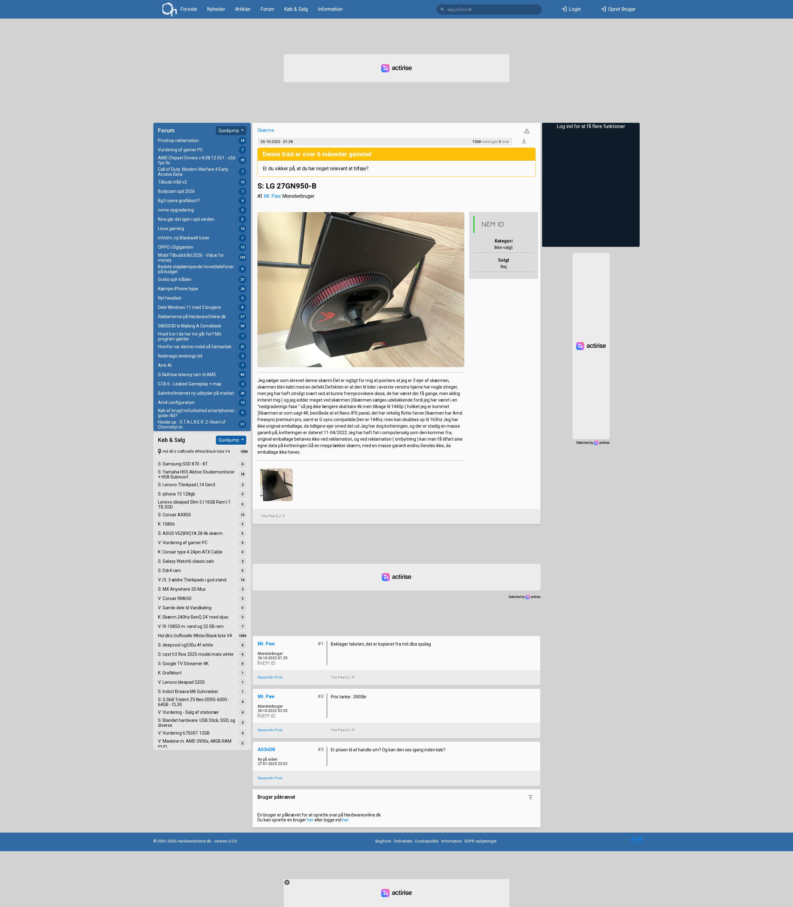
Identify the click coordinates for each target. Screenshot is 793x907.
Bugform (383, 841)
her (310, 819)
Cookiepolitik (427, 841)
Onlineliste (403, 841)
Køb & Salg (296, 9)
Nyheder (216, 9)
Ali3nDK (266, 749)
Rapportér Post (270, 677)
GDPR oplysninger (480, 841)
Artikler (243, 9)
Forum (267, 9)
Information (330, 9)
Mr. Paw (272, 196)
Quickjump (229, 130)
